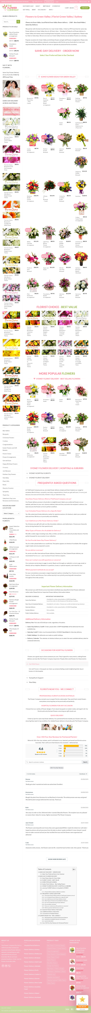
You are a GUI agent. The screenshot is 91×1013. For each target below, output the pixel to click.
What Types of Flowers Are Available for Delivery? (56, 900)
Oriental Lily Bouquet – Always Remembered (79, 244)
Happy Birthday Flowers (10, 464)
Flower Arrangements (9, 457)
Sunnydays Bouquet (78, 149)
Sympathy (6, 491)
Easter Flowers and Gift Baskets (10, 449)
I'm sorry (5, 467)
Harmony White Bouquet (78, 295)
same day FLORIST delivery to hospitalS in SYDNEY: (55, 888)
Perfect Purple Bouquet (45, 150)
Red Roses (57, 971)
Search (85, 762)
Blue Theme (50, 945)
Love (57, 957)
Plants (57, 968)
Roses (4, 484)
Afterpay (41, 575)
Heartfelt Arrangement (63, 454)
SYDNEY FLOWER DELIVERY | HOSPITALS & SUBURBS (56, 886)
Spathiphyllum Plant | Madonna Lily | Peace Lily (79, 125)
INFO (51, 9)
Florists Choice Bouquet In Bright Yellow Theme (8, 361)
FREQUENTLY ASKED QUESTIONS (51, 893)
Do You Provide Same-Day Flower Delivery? (55, 902)
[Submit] (18, 21)
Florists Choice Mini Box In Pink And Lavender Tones (8, 305)
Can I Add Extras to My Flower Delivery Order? (55, 899)
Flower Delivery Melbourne (33, 953)
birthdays (37, 492)
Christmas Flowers (8, 437)
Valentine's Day (60, 494)
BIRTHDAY (46, 6)
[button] (57, 1)
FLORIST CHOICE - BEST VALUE (50, 880)
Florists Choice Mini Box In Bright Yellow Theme (8, 278)
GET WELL (26, 9)
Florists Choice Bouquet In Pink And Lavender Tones (8, 167)
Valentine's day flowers (53, 977)
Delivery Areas (74, 1)
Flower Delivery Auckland (32, 997)
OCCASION (42, 9)
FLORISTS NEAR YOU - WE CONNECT (49, 915)
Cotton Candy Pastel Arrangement (79, 219)
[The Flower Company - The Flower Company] (10, 8)
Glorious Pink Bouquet (61, 295)
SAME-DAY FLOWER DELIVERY (48, 876)
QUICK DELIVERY (49, 921)
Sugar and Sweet (46, 268)
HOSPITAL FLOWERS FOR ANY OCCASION (55, 919)
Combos (5, 441)
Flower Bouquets (61, 954)
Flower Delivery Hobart (31, 993)
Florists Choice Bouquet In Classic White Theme (8, 139)
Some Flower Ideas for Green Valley (51, 878)
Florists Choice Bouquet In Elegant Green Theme (8, 250)
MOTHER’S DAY (28, 6)
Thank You (6, 495)
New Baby (6, 478)
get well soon (74, 492)
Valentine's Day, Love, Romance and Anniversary (11, 499)
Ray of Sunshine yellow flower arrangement (46, 102)
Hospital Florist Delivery (32, 945)
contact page (77, 563)
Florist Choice (7, 453)
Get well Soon (7, 460)
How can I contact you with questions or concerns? (56, 906)
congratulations (58, 492)
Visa (69, 573)
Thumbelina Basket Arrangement (47, 295)
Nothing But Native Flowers (78, 100)
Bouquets (6, 434)
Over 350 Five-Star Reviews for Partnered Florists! (55, 923)
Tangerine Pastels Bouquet (78, 173)
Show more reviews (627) (57, 859)
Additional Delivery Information (51, 911)
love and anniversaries (38, 494)
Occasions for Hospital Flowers (51, 913)
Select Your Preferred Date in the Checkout (53, 874)
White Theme (62, 980)
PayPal (33, 575)
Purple (62, 968)
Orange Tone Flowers (52, 965)
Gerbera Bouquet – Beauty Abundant (78, 270)
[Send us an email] (88, 1)
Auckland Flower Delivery (52, 555)
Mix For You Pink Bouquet (61, 269)
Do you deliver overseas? (50, 904)
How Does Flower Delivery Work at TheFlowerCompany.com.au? (60, 895)
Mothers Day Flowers (9, 474)
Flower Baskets (51, 954)
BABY (34, 9)
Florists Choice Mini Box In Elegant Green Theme (8, 195)
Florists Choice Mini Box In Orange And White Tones (8, 388)
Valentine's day (51, 974)
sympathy (43, 492)
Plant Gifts (6, 481)
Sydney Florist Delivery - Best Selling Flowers (53, 884)
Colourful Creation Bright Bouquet (62, 198)
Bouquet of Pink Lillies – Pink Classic (30, 101)
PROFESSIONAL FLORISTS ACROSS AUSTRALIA (56, 917)
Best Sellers (6, 430)
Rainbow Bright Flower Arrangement (30, 198)
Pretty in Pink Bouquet (29, 269)
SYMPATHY (56, 6)
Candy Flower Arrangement (30, 150)
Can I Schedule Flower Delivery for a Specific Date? (56, 897)
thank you (67, 492)
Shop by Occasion (8, 488)
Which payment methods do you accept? (54, 907)
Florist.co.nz (36, 555)
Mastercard (75, 573)
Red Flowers (50, 971)
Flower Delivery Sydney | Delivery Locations (55, 891)
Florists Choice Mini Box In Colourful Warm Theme (8, 416)
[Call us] (9, 965)
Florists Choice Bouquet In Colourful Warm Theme (8, 333)
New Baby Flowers (52, 963)
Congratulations (8, 444)
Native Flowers (51, 960)
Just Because (7, 471)
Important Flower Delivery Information (52, 909)
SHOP (38, 6)
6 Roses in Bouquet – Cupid (45, 198)
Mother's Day (49, 494)
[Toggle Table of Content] (73, 869)
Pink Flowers (50, 968)
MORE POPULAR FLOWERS (49, 882)
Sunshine (77, 196)
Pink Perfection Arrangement (30, 295)
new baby (50, 492)
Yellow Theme (50, 983)
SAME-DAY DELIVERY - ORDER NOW (50, 872)
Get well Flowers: (34, 669)
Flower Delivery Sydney (32, 949)
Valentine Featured (52, 980)
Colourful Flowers (51, 948)
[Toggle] (27, 473)
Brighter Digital (22, 1010)
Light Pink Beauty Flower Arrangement (47, 244)
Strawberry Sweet (62, 99)
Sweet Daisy (61, 123)
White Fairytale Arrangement (30, 243)
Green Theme (50, 957)
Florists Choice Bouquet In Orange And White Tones (8, 222)
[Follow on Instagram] (3, 965)
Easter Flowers (61, 948)
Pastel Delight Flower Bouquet (61, 244)
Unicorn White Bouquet (61, 150)
